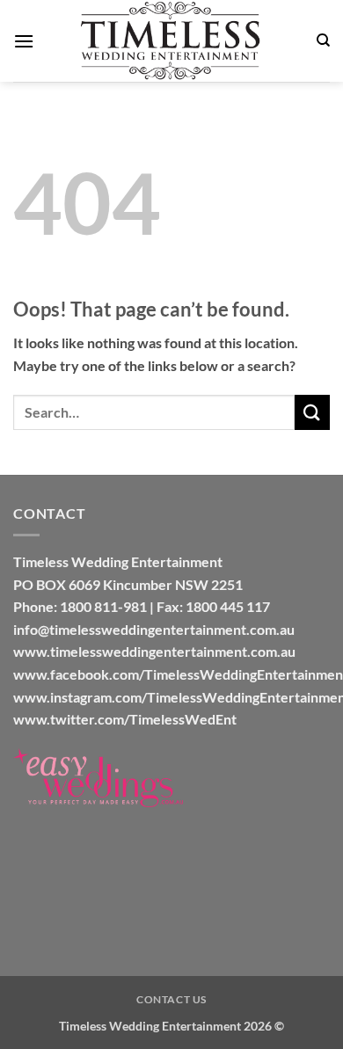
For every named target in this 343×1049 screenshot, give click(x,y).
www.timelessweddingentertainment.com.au (154, 651)
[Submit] (312, 412)
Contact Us (171, 999)
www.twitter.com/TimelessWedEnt (125, 718)
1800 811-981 (103, 606)
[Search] (323, 40)
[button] (23, 40)
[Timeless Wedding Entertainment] (171, 41)
